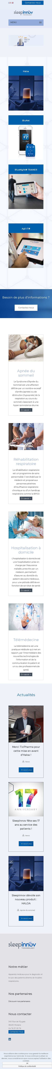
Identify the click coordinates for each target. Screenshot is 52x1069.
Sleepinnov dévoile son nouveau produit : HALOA (26, 899)
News (27, 762)
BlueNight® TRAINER (26, 170)
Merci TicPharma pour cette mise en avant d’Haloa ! (26, 750)
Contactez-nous (33, 3)
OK (27, 1063)
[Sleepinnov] (26, 14)
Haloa (26, 71)
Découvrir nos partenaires (19, 1001)
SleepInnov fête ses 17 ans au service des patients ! (26, 824)
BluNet (26, 120)
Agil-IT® (26, 229)
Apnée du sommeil (27, 910)
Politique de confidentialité (27, 1066)
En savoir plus (26, 770)
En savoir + (26, 410)
